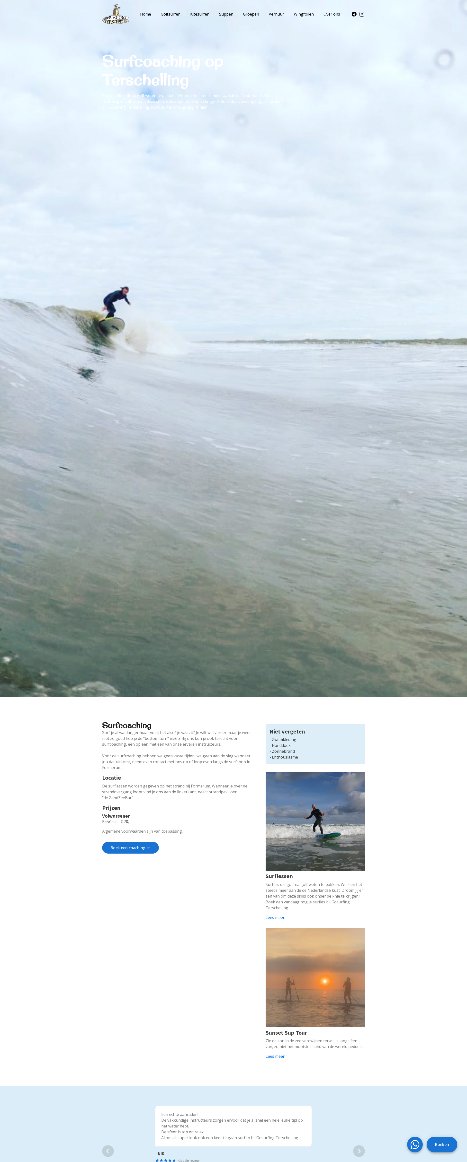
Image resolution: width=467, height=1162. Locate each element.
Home (145, 14)
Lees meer (275, 917)
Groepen (251, 14)
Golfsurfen (170, 14)
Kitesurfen (199, 14)
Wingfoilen (304, 14)
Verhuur (276, 14)
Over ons (331, 14)
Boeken (442, 1144)
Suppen (226, 14)
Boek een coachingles (130, 847)
